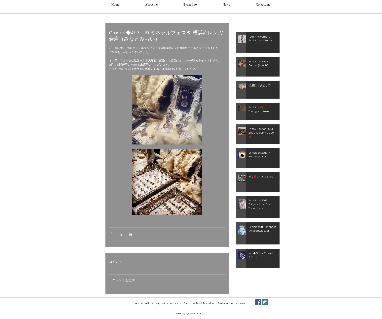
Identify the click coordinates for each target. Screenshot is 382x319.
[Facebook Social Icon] (258, 302)
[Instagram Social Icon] (265, 302)
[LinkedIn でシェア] (130, 234)
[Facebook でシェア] (111, 234)
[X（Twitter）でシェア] (121, 234)
